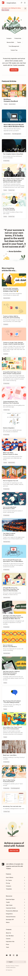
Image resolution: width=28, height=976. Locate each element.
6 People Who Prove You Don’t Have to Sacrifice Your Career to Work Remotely (13, 574)
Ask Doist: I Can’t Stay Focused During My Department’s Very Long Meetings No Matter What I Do (14, 603)
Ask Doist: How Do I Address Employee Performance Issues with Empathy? (13, 658)
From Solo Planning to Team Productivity (13, 194)
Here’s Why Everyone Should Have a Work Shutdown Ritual (13, 110)
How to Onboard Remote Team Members (13, 631)
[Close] (25, 8)
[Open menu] (24, 2)
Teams (5, 104)
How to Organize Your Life (9, 466)
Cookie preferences (10, 967)
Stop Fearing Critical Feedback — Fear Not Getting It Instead (13, 687)
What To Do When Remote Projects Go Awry (12, 439)
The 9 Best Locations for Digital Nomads (13, 519)
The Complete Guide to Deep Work (11, 140)
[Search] (21, 2)
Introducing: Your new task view (11, 792)
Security (8, 965)
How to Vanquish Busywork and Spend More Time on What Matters (13, 546)
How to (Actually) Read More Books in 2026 (12, 493)
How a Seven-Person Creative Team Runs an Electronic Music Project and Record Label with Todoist (13, 166)
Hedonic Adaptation (7, 413)
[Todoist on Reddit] (17, 955)
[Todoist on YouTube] (6, 955)
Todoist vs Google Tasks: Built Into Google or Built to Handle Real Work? (14, 329)
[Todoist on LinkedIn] (10, 955)
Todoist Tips (11, 190)
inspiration (11, 3)
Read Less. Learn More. (8, 741)
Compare (6, 324)
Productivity (6, 160)
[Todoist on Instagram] (13, 955)
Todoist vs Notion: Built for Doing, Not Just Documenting (14, 302)
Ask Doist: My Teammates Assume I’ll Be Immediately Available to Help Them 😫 (13, 274)
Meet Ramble (5, 10)
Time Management (16, 133)
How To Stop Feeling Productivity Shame (13, 765)
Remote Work (12, 104)
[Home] (3, 2)
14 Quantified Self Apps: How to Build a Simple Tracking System (13, 358)
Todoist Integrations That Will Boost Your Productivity (13, 388)
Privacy (12, 965)
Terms (16, 965)
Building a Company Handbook (11, 85)
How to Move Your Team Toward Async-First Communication (13, 713)
